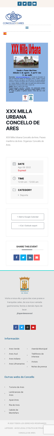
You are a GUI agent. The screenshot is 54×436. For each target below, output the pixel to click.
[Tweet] (23, 257)
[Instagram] (29, 4)
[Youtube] (34, 4)
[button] (27, 27)
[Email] (37, 257)
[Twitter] (24, 4)
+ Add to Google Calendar (28, 217)
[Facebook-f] (20, 4)
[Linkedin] (30, 257)
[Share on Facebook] (17, 257)
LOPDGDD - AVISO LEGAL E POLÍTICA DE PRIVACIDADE (27, 428)
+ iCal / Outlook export (27, 225)
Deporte (24, 195)
